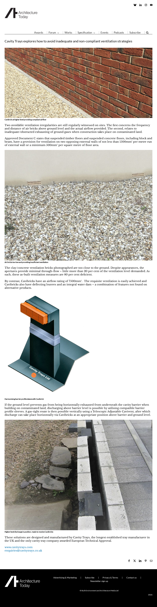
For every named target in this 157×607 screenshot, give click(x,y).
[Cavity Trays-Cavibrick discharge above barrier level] (78, 421)
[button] (147, 32)
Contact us (131, 577)
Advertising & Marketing (65, 577)
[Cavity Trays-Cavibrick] (78, 49)
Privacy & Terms (110, 577)
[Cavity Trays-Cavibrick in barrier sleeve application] (50, 294)
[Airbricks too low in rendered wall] (78, 151)
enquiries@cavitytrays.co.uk (23, 550)
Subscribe (89, 577)
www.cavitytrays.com (19, 547)
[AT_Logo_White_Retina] (22, 577)
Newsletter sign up (99, 581)
